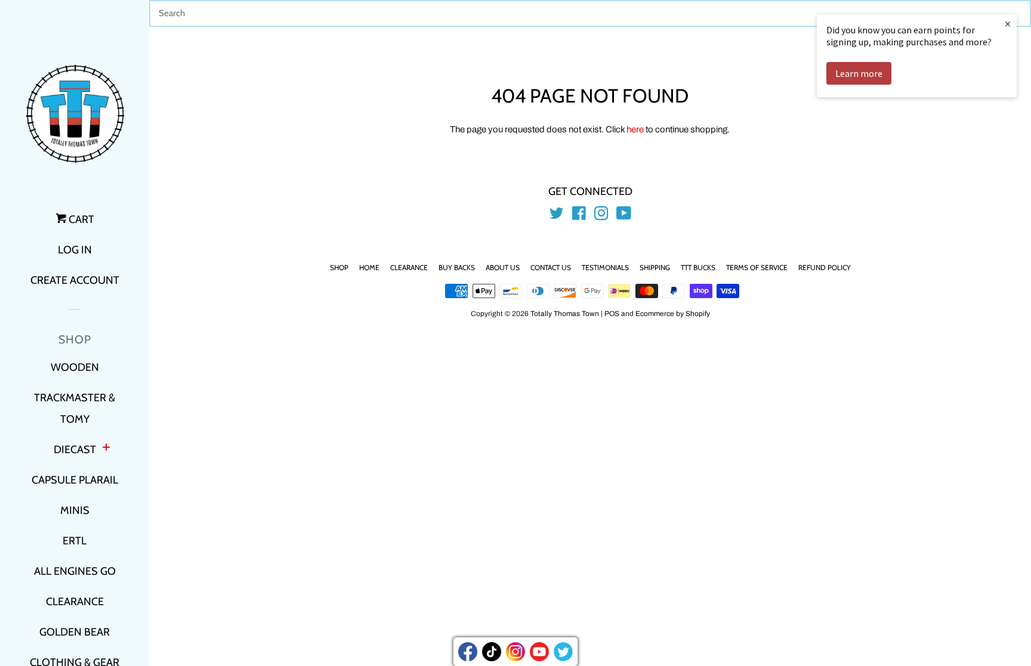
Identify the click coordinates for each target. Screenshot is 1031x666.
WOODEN (75, 367)
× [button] (1008, 23)
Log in (75, 249)
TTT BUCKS (698, 267)
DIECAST (75, 449)
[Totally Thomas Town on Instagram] (601, 216)
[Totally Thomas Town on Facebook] (579, 216)
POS (611, 313)
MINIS (74, 510)
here (635, 129)
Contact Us (550, 267)
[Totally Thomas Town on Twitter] (557, 216)
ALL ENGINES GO (75, 571)
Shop (339, 267)
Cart (80, 219)
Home (369, 267)
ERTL (75, 540)
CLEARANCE (75, 601)
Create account (74, 280)
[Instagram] (515, 652)
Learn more (858, 73)
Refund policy (824, 267)
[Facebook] (468, 652)
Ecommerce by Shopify (672, 313)
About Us (503, 267)
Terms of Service (757, 267)
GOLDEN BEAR (74, 632)
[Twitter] (563, 652)
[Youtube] (539, 652)
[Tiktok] (492, 652)
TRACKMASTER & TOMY (74, 408)
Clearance (409, 267)
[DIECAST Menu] (106, 449)
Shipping (655, 267)
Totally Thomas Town (564, 313)
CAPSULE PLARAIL (75, 480)
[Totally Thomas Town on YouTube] (623, 216)
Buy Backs (457, 267)
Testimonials (605, 267)
